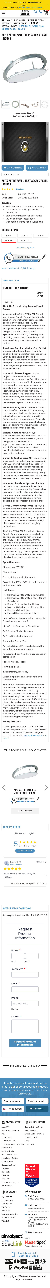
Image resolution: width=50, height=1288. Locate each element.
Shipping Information (34, 1134)
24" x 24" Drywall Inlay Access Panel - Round (25, 791)
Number (15, 1009)
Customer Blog (8, 1140)
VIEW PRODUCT (25, 810)
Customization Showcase (13, 1144)
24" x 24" (24, 241)
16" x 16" (41, 235)
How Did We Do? (9, 1154)
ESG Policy (29, 1144)
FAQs (27, 1140)
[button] (13, 168)
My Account (7, 1196)
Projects (5, 1168)
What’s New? (7, 1185)
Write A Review (25, 850)
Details (16, 1016)
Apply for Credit (9, 1217)
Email (15, 983)
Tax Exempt (7, 1207)
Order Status (7, 1200)
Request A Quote (25, 247)
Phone (14, 997)
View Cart (6, 1210)
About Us (6, 1127)
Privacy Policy (31, 1137)
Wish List (5, 1221)
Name (15, 950)
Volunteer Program (10, 1182)
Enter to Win (7, 1147)
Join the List (7, 1203)
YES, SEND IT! (37, 1108)
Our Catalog (7, 1161)
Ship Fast (5, 1178)
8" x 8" (8, 235)
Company (18, 969)
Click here (28, 268)
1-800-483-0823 (40, 11)
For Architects (8, 1151)
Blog (4, 1134)
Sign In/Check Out (10, 1214)
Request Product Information (25, 1043)
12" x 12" (25, 235)
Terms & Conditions (34, 1127)
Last (27, 961)
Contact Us (6, 1137)
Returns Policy (31, 1130)
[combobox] (4, 1109)
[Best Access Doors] (25, 12)
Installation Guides (10, 1158)
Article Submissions (10, 1130)
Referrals (6, 1172)
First (13, 961)
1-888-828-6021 (36, 1208)
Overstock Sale (8, 1165)
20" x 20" (8, 241)
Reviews (5, 1175)
